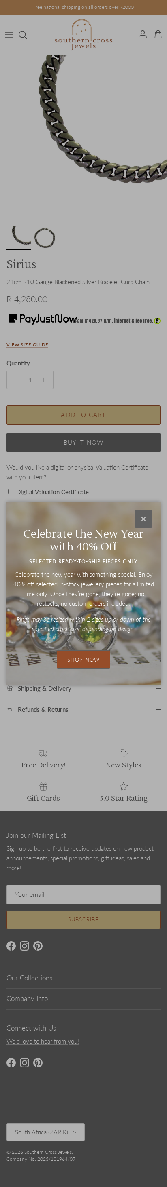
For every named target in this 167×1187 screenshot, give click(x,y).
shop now (83, 659)
